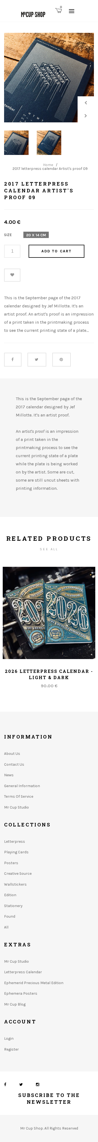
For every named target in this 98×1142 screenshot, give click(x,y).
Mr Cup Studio (16, 807)
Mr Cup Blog (15, 1004)
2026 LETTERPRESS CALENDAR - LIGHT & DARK (49, 674)
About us (12, 753)
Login (9, 1038)
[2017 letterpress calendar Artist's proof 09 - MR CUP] (49, 77)
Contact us (14, 764)
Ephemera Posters (20, 993)
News (9, 775)
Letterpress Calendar (23, 972)
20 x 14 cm (36, 235)
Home (48, 165)
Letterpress (14, 841)
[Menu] (71, 11)
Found (9, 916)
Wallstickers (15, 884)
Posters (11, 863)
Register (11, 1049)
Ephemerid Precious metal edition (33, 983)
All (6, 927)
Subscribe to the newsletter (49, 1098)
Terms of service (18, 796)
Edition (10, 895)
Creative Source (18, 873)
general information (22, 786)
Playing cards (16, 852)
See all (49, 549)
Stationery (13, 906)
